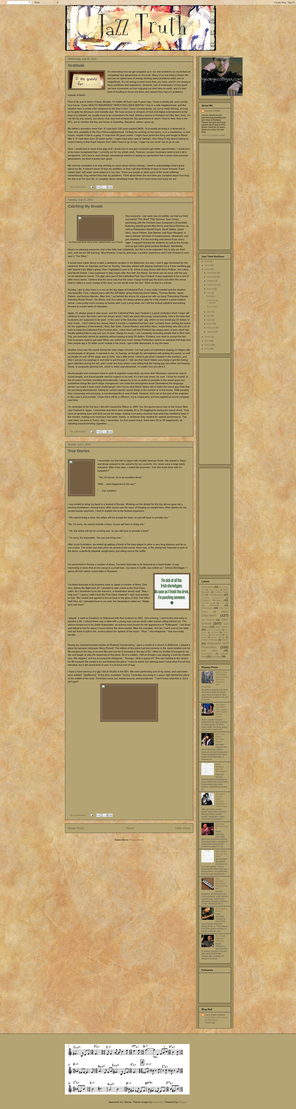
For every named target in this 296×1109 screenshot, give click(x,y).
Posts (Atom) (137, 839)
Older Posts (182, 828)
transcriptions (207, 654)
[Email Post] (91, 186)
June (209, 312)
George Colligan (212, 111)
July (209, 293)
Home (130, 828)
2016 (207, 261)
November (212, 277)
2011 (207, 345)
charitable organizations (212, 598)
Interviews (206, 608)
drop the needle (208, 603)
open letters (216, 635)
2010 (207, 349)
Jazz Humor (221, 626)
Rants (225, 639)
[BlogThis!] (101, 187)
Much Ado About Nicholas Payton (220, 738)
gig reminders (210, 605)
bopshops (158, 1102)
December (212, 273)
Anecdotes (207, 587)
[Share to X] (104, 187)
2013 (207, 337)
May (209, 316)
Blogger (182, 1102)
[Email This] (98, 187)
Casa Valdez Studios (215, 1015)
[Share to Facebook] (107, 187)
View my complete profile (213, 135)
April (209, 320)
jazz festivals (207, 620)
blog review (214, 590)
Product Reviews (209, 640)
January (211, 332)
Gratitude (76, 65)
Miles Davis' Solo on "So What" (221, 854)
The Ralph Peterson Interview (220, 938)
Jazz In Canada (214, 630)
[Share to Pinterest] (111, 187)
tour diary (209, 650)
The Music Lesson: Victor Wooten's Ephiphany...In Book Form (221, 800)
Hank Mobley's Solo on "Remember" (221, 768)
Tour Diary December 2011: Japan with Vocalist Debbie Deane (221, 710)
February (211, 328)
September (212, 285)
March (210, 324)
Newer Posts (76, 828)
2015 (207, 265)
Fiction (222, 603)
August (210, 289)
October (211, 281)
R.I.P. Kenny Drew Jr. (221, 909)
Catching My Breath (85, 206)
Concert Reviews (211, 600)
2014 (207, 269)
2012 (207, 341)
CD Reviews (216, 594)
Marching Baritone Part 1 (221, 826)
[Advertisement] (211, 195)
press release (218, 637)
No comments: (78, 186)
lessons (215, 632)
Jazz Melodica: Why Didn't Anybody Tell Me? (221, 884)
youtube (216, 656)
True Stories (78, 451)
